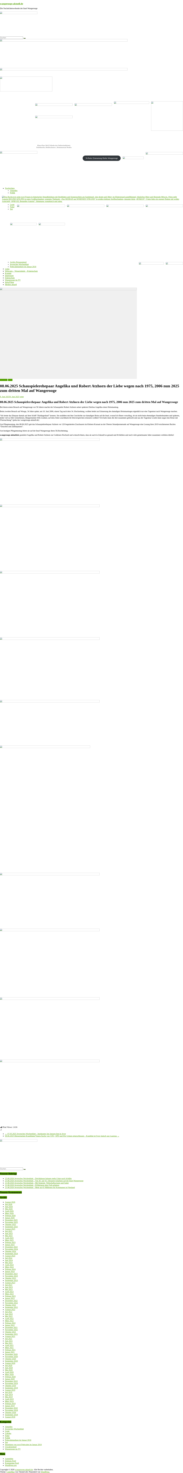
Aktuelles (13, 190)
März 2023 (9, 1294)
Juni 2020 (9, 1368)
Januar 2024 (10, 1271)
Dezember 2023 (11, 1274)
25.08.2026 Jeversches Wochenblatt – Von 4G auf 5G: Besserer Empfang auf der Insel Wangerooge (44, 1181)
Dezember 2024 (11, 1247)
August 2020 (10, 1363)
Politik (12, 193)
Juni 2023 (9, 1287)
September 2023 (11, 1280)
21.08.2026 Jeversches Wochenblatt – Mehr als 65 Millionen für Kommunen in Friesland (40, 1187)
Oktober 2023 (10, 1278)
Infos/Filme (9, 282)
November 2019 (11, 1383)
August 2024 (10, 1256)
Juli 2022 (8, 1312)
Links (7, 269)
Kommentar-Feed (12, 1463)
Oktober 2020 (10, 1359)
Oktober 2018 (10, 1412)
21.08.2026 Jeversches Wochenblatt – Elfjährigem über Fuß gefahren (32, 1185)
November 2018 (11, 1410)
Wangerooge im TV (13, 280)
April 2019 (9, 1399)
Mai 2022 (9, 1316)
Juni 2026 (9, 1207)
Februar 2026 (10, 1216)
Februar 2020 (10, 1377)
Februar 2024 (10, 1269)
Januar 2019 (10, 1406)
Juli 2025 (8, 1231)
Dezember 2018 (11, 1408)
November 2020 (11, 1357)
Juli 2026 (8, 1204)
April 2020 (9, 1372)
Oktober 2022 (10, 1305)
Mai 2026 (9, 1209)
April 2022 (9, 1318)
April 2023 (9, 1292)
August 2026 (10, 1202)
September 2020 (11, 1361)
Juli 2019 (8, 1392)
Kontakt (8, 273)
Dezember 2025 (11, 1220)
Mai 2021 (9, 1343)
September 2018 (11, 1415)
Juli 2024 (8, 1258)
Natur (12, 207)
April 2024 (9, 1265)
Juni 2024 (9, 1260)
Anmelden (9, 1459)
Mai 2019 (9, 1397)
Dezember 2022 (11, 1301)
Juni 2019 (9, 1395)
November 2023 (11, 1276)
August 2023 (10, 1283)
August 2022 (10, 1310)
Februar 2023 (10, 1296)
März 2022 (9, 1321)
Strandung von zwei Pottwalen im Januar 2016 (23, 1445)
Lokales (8, 1433)
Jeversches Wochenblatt (19, 264)
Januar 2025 (10, 1245)
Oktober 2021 (10, 1332)
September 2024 (11, 1254)
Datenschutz (10, 278)
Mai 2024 (9, 1263)
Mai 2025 (9, 1236)
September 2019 (11, 1388)
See (11, 209)
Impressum (9, 276)
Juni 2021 (9, 1341)
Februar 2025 (10, 1242)
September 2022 (11, 1307)
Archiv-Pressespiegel (18, 262)
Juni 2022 (9, 1314)
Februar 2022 (10, 1323)
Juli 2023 (8, 1285)
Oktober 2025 (10, 1224)
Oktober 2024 (10, 1251)
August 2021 (10, 1336)
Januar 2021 (10, 1352)
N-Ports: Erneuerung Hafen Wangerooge (102, 158)
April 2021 (9, 1345)
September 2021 (11, 1334)
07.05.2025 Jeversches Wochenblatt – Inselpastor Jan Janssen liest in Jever (35, 1134)
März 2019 (9, 1401)
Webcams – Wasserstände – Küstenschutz (21, 271)
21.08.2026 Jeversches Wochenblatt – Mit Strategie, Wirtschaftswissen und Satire (37, 1183)
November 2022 (11, 1303)
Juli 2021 (8, 1339)
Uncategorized (10, 1447)
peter (22, 397)
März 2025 (9, 1240)
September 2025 (11, 1227)
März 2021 (9, 1348)
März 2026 (9, 1213)
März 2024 (9, 1267)
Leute (12, 205)
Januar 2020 (10, 1379)
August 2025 (10, 1229)
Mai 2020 (9, 1370)
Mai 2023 (9, 1289)
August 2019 (10, 1390)
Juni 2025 (9, 1233)
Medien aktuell (11, 284)
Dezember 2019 (11, 1381)
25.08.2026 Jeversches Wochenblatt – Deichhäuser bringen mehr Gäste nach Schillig (38, 1178)
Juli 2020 (8, 1365)
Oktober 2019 (10, 1386)
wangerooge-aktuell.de (11, 3)
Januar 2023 (10, 1298)
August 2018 (10, 1417)
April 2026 (9, 1211)
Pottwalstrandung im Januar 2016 (23, 267)
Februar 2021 (10, 1350)
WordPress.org (11, 1465)
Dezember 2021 (11, 1327)
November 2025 (11, 1222)
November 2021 (11, 1330)
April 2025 (9, 1238)
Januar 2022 (10, 1325)
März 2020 (9, 1374)
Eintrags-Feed (10, 1461)
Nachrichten (10, 188)
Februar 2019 (10, 1404)
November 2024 (11, 1249)
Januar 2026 (10, 1218)
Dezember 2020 (11, 1354)
